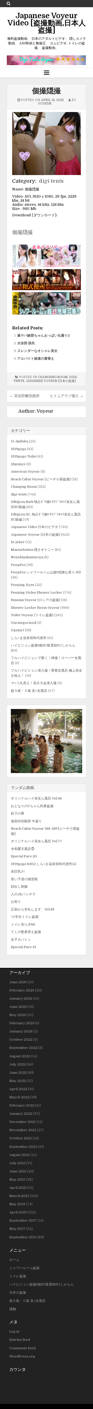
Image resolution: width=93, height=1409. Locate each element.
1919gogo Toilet (24, 456)
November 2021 (22, 1130)
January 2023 (20, 1031)
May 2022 (17, 1081)
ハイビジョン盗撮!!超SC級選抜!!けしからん (43, 645)
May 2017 (17, 1229)
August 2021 (19, 1155)
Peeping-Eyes (22, 585)
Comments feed (22, 1348)
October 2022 (20, 1039)
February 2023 (21, 1023)
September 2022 (23, 1048)
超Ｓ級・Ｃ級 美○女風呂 (29, 691)
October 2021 (20, 1138)
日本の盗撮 (17, 1292)
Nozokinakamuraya (27, 557)
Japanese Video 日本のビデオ (34, 527)
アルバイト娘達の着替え (35, 358)
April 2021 (18, 1188)
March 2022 (19, 1097)
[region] (46, 741)
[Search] (9, 3)
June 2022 (18, 1073)
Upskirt (17, 630)
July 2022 (17, 1064)
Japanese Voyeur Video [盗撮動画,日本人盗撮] (46, 23)
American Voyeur (25, 471)
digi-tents (51, 181)
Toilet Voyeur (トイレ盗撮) (32, 615)
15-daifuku (19, 441)
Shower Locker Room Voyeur (35, 608)
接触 (12, 1309)
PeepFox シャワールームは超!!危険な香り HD (46, 572)
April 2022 (18, 1089)
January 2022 (20, 1114)
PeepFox (18, 565)
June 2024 (18, 982)
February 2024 (21, 990)
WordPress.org (22, 1356)
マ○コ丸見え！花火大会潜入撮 (34, 683)
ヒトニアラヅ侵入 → (66, 396)
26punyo (18, 464)
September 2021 (23, 1147)
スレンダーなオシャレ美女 (37, 351)
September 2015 (23, 1237)
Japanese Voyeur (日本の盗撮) (51, 381)
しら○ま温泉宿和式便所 (29, 638)
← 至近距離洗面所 (25, 396)
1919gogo (18, 449)
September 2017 (23, 1220)
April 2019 (18, 1212)
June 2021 (17, 1171)
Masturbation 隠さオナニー (32, 550)
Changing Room (53, 377)
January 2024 (20, 998)
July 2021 (17, 1163)
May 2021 (17, 1179)
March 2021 (19, 1196)
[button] (46, 741)
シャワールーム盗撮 (24, 1268)
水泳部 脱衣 (26, 343)
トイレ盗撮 (17, 1276)
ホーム (14, 1260)
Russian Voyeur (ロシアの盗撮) (35, 600)
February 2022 (21, 1105)
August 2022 (19, 1056)
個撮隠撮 (46, 91)
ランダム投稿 (22, 787)
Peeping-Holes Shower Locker (36, 592)
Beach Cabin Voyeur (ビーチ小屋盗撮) (41, 479)
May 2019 (17, 1204)
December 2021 (22, 1122)
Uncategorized (23, 623)
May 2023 (17, 1015)
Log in (14, 1331)
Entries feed (19, 1340)
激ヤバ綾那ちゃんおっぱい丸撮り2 (43, 335)
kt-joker (18, 542)
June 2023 (18, 1007)
